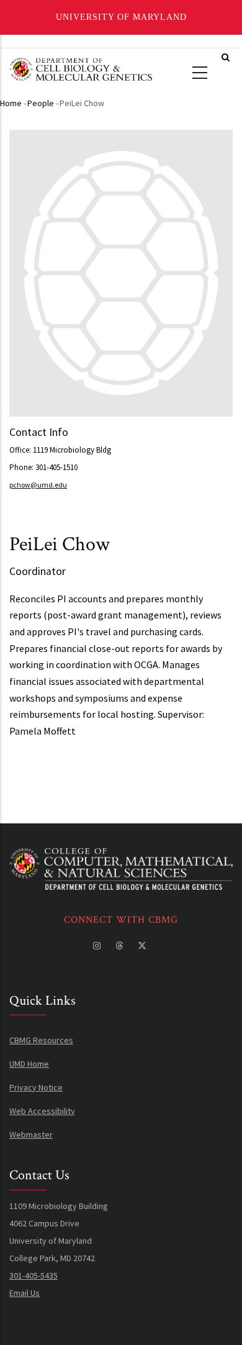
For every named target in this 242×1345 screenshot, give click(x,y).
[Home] (80, 67)
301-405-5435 (33, 1275)
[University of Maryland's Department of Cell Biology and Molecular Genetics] (121, 857)
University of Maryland (121, 17)
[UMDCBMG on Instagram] (98, 945)
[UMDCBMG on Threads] (120, 945)
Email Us (24, 1292)
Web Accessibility (42, 1110)
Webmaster (31, 1134)
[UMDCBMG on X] (143, 945)
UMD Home (29, 1063)
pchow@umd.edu (38, 484)
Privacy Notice (36, 1087)
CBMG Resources (41, 1040)
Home (11, 103)
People (40, 103)
